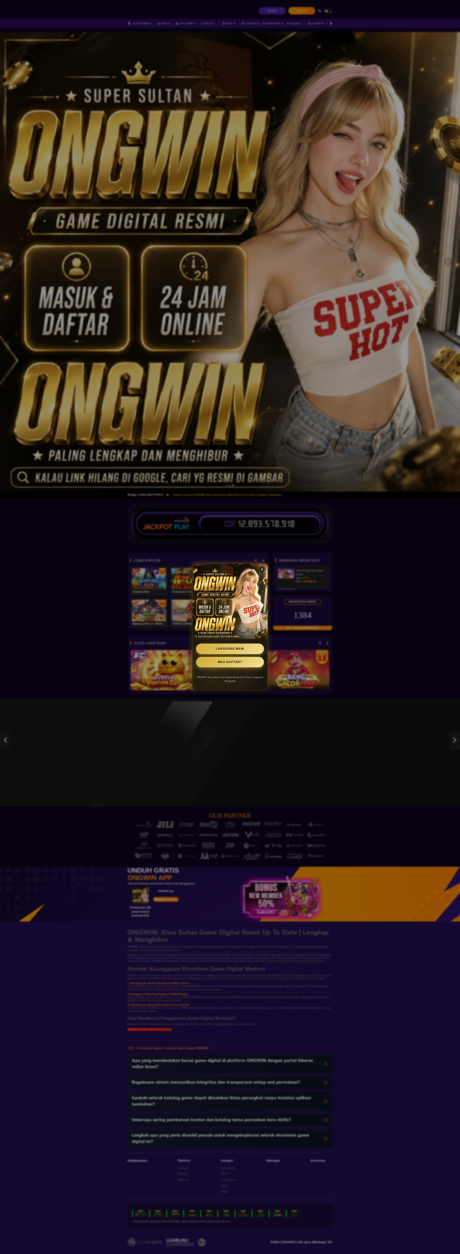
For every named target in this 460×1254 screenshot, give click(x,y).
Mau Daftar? (230, 661)
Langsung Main (230, 648)
